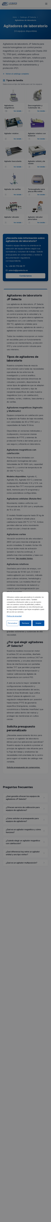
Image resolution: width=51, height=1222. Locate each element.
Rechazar (25, 623)
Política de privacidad (14, 616)
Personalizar (12, 623)
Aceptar (38, 623)
